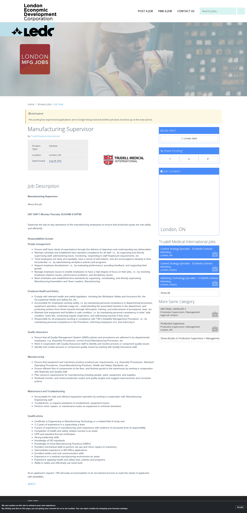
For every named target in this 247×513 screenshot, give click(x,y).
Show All (165, 292)
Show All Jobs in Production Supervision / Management (190, 338)
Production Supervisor (180, 326)
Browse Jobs (44, 104)
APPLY (32, 484)
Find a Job (165, 11)
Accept (240, 507)
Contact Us (185, 11)
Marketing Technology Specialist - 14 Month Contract (189, 281)
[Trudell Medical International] (123, 161)
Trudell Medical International (45, 136)
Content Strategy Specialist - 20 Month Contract (186, 252)
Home (31, 104)
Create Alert (190, 138)
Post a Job (145, 11)
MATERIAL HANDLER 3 (180, 312)
